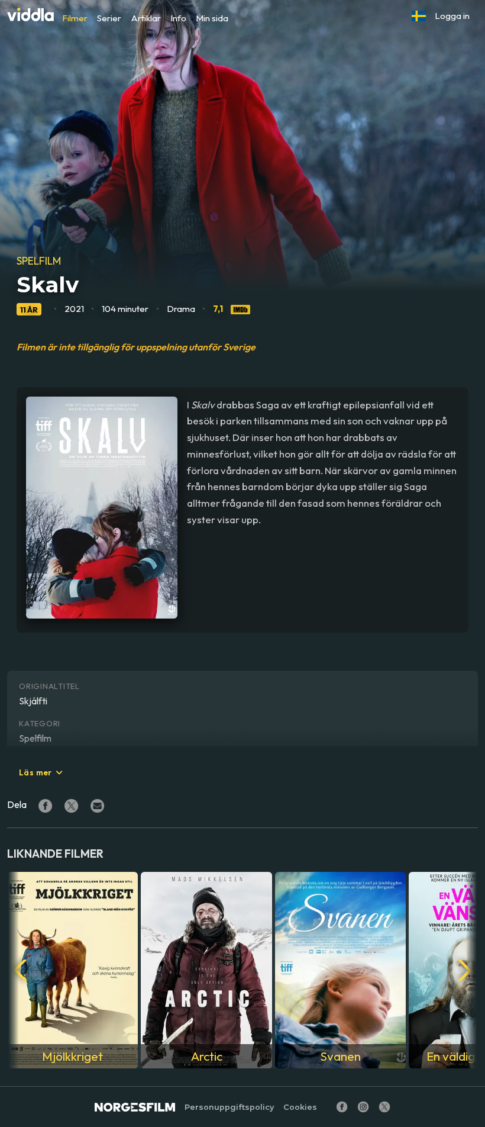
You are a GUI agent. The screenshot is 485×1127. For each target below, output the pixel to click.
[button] (419, 16)
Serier (109, 18)
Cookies (300, 1107)
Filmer (75, 18)
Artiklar (146, 18)
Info (178, 18)
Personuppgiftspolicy (229, 1107)
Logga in (452, 15)
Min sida (212, 18)
